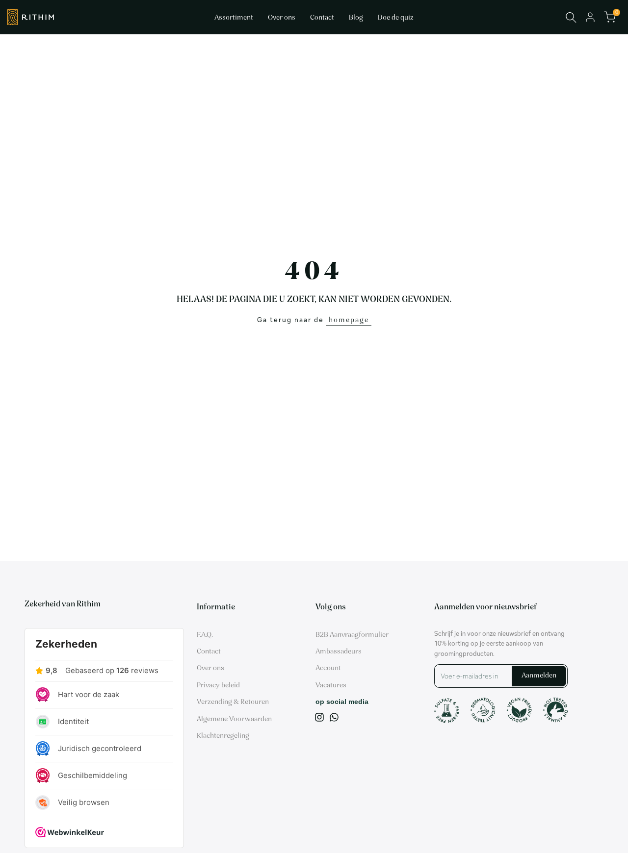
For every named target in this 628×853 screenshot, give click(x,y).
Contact (209, 651)
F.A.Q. (205, 635)
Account (328, 668)
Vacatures (330, 685)
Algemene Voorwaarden (234, 719)
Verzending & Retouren (233, 702)
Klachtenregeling (223, 736)
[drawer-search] (571, 17)
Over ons (210, 668)
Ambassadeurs (338, 651)
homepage (349, 320)
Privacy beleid (218, 685)
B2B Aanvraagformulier (352, 635)
